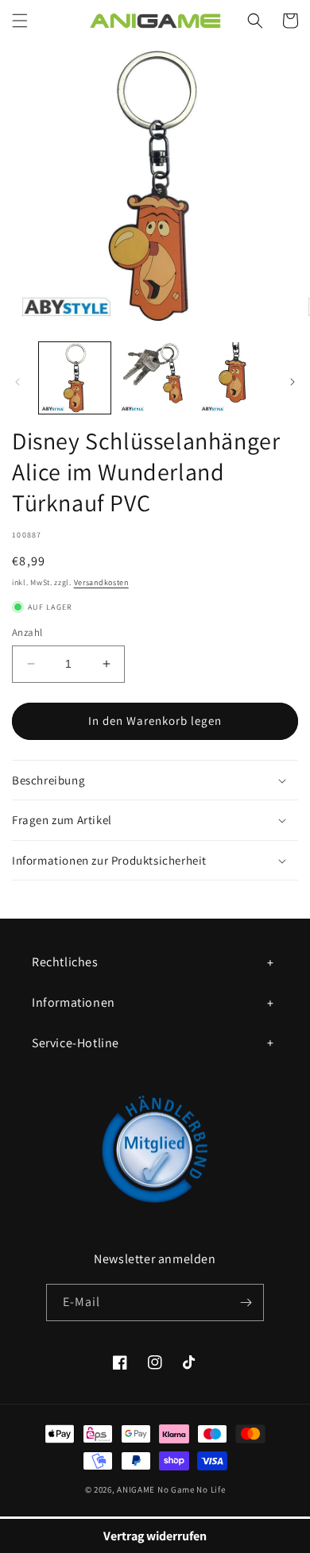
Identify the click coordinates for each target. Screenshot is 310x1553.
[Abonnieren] (245, 1302)
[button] (19, 20)
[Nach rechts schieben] (292, 381)
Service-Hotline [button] (75, 1043)
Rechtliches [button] (65, 962)
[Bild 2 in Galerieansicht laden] (154, 378)
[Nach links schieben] (17, 381)
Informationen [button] (73, 1002)
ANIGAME (136, 1489)
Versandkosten (101, 582)
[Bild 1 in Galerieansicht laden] (74, 378)
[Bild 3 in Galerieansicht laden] (234, 378)
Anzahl (27, 632)
